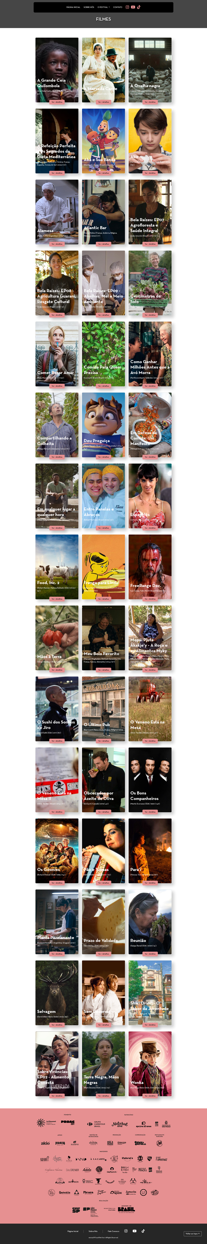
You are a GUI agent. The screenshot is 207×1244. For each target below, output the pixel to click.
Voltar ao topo (192, 1234)
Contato (117, 7)
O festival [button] (103, 7)
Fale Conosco (113, 1231)
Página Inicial (73, 1231)
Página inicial (73, 7)
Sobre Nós (93, 1231)
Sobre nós (89, 7)
